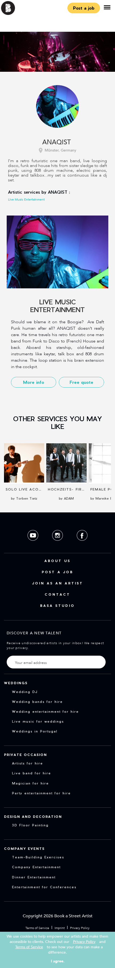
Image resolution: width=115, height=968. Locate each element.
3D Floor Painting (30, 825)
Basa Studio (57, 605)
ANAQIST (56, 142)
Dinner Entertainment (34, 877)
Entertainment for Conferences (44, 887)
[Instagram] (58, 544)
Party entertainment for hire (41, 793)
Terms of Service (37, 928)
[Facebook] (82, 544)
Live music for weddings (38, 721)
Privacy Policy (80, 928)
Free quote (81, 382)
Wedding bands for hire (37, 701)
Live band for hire (31, 773)
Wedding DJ (25, 692)
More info (33, 382)
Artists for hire (27, 763)
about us (57, 561)
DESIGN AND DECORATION (33, 816)
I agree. (57, 961)
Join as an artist (57, 583)
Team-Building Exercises (38, 857)
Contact (57, 594)
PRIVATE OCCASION (25, 754)
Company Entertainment (36, 867)
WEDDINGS (16, 683)
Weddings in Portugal (34, 731)
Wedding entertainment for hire (45, 711)
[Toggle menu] (107, 8)
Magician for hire (30, 783)
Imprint (60, 928)
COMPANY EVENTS (24, 848)
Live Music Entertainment (26, 199)
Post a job (83, 7)
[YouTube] (33, 544)
